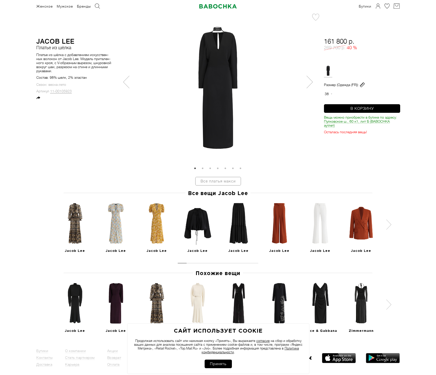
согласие (263, 341)
